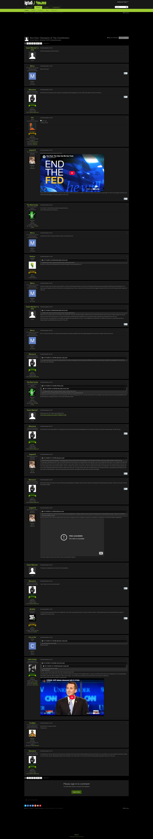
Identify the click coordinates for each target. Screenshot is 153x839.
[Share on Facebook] (28, 806)
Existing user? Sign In (122, 2)
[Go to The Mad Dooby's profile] (32, 215)
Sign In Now (76, 792)
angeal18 (32, 150)
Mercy (32, 66)
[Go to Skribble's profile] (32, 617)
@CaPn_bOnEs (34, 682)
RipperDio (35, 143)
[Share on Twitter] (25, 806)
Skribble (32, 609)
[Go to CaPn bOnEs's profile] (32, 668)
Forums (38, 7)
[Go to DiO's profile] (32, 126)
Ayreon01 (35, 144)
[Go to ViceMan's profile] (32, 733)
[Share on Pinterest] (40, 806)
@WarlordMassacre (34, 112)
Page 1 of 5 (46, 43)
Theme (76, 834)
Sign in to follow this (113, 37)
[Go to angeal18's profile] (32, 160)
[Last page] (41, 43)
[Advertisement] (53, 25)
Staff (47, 10)
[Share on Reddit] (35, 806)
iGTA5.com (29, 7)
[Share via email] (38, 806)
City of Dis (32, 637)
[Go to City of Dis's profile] (32, 646)
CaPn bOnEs (32, 659)
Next (38, 43)
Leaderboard (56, 7)
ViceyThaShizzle (35, 745)
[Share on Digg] (30, 806)
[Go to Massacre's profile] (32, 98)
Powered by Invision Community (76, 836)
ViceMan (32, 723)
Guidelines (40, 10)
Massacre (32, 90)
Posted (46, 48)
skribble (35, 631)
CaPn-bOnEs (35, 685)
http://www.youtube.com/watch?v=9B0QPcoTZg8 (53, 415)
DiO (32, 118)
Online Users (54, 10)
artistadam (35, 683)
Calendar (33, 10)
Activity (46, 7)
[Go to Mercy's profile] (32, 76)
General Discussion (56, 40)
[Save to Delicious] (33, 806)
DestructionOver (34, 141)
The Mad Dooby (32, 205)
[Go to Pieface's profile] (32, 265)
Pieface (32, 256)
